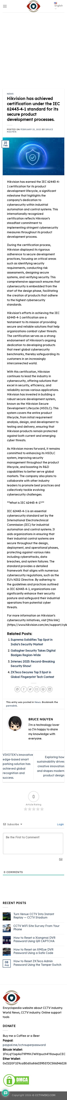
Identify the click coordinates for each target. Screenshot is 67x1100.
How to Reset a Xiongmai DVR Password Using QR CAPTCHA (34, 939)
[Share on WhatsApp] (17, 689)
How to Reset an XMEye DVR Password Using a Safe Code (33, 951)
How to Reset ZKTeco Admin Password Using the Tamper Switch (37, 962)
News (10, 94)
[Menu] (5, 6)
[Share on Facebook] (24, 689)
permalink (11, 705)
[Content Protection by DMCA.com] (16, 1080)
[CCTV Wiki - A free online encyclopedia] (33, 6)
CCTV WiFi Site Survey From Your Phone (36, 927)
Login (60, 824)
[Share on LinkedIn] (50, 689)
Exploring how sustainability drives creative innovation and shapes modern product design (50, 766)
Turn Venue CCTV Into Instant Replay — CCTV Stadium (33, 915)
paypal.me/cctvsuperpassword (24, 1045)
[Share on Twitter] (30, 689)
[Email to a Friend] (37, 689)
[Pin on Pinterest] (43, 689)
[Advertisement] (33, 47)
